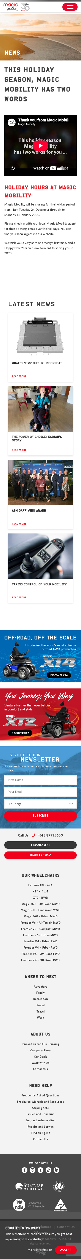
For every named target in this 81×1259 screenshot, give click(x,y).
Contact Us (40, 1069)
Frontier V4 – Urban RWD (41, 947)
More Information (40, 1249)
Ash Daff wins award (29, 510)
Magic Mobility (16, 7)
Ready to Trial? (40, 855)
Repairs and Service (40, 1126)
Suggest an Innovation (41, 1120)
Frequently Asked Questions (40, 1095)
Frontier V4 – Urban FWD (40, 941)
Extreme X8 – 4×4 (40, 885)
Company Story (40, 1050)
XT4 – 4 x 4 (40, 891)
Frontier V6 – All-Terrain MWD (41, 922)
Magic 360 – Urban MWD (40, 916)
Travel (40, 1011)
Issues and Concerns (40, 1114)
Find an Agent (40, 845)
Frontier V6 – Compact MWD (40, 929)
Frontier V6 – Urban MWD (40, 935)
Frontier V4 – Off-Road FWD (40, 954)
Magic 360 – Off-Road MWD (40, 904)
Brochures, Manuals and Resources (40, 1101)
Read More (19, 376)
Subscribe (40, 815)
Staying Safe (40, 1108)
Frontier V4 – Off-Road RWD (40, 960)
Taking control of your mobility (39, 584)
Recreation (40, 999)
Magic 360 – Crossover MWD (40, 910)
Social (40, 1005)
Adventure (41, 986)
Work (40, 1017)
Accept (65, 1250)
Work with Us (40, 1063)
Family (40, 992)
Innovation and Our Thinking (40, 1044)
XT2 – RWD (40, 897)
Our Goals (40, 1056)
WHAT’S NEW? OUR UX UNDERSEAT (37, 363)
